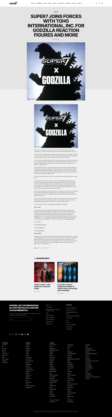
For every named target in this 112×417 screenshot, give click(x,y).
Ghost (51, 387)
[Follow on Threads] (19, 334)
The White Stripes (88, 375)
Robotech (69, 391)
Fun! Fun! (27, 353)
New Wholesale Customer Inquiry (72, 313)
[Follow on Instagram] (16, 334)
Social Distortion (88, 348)
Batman (51, 346)
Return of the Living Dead (72, 383)
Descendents (52, 367)
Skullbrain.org (49, 324)
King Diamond (52, 401)
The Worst (87, 378)
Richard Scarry (70, 387)
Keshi (27, 380)
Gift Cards (4, 351)
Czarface (51, 364)
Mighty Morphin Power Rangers (73, 359)
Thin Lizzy (87, 357)
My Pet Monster (70, 366)
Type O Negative (88, 366)
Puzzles (27, 383)
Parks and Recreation (71, 375)
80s (3, 346)
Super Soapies (29, 367)
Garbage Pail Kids (53, 382)
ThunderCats (87, 359)
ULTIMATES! (39, 3)
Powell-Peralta (70, 378)
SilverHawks (87, 344)
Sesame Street (70, 401)
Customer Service (70, 310)
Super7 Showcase (50, 319)
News (47, 313)
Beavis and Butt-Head (54, 350)
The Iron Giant (52, 396)
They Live (87, 355)
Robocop (69, 389)
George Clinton (53, 385)
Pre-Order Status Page (71, 307)
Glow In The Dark (5, 353)
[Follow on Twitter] (13, 334)
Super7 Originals (5, 359)
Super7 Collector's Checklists (72, 316)
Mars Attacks (70, 351)
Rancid (68, 382)
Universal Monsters (89, 367)
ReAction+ (28, 348)
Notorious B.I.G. (70, 367)
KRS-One (69, 346)
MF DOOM (69, 355)
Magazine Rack (49, 321)
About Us (48, 305)
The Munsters (70, 364)
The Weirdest (88, 373)
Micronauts (69, 357)
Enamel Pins (28, 378)
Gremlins (51, 392)
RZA (68, 398)
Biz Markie (52, 351)
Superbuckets (28, 387)
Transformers (88, 362)
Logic (68, 350)
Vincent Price (88, 369)
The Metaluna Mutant (71, 353)
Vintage (27, 355)
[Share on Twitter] (42, 248)
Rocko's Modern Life (71, 392)
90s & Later (4, 348)
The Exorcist (52, 378)
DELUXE (27, 351)
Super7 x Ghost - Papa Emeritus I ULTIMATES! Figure (42, 286)
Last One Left (4, 362)
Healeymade (52, 394)
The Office (69, 371)
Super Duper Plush (29, 360)
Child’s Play (52, 359)
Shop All (33, 3)
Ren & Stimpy (70, 385)
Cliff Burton (52, 360)
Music (49, 3)
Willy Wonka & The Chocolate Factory (92, 376)
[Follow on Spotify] (28, 334)
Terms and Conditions (71, 324)
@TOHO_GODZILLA (41, 224)
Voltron (86, 371)
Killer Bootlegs (70, 344)
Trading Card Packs (29, 369)
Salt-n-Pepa (69, 399)
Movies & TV (61, 3)
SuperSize (28, 366)
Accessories (28, 371)
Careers (68, 322)
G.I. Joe (51, 383)
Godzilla (51, 391)
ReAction (27, 346)
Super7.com (52, 204)
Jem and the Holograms (54, 399)
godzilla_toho (42, 227)
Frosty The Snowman (54, 380)
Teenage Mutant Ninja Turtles (91, 353)
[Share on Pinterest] (45, 248)
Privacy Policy (69, 326)
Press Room (69, 318)
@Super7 (59, 204)
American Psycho (53, 344)
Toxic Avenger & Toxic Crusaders (91, 360)
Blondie (51, 353)
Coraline (51, 362)
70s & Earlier (4, 344)
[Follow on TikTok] (25, 334)
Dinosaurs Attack (53, 371)
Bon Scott (51, 355)
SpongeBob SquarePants (90, 350)
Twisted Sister (88, 364)
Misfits (68, 360)
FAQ (67, 320)
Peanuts (69, 376)
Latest (45, 3)
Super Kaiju (28, 362)
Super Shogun (28, 364)
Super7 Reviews (49, 315)
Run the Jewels (70, 396)
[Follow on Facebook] (10, 334)
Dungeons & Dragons (54, 375)
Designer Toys (29, 375)
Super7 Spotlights (50, 317)
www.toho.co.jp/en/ (70, 219)
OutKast (69, 373)
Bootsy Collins (52, 357)
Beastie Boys (52, 348)
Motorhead (69, 362)
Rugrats (69, 394)
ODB (68, 369)
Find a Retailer (49, 307)
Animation (4, 350)
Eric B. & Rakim (52, 376)
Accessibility (69, 329)
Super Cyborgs (29, 357)
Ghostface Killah (53, 389)
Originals (68, 3)
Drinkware (28, 376)
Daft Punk (51, 366)
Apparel (79, 3)
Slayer (86, 346)
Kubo (68, 348)
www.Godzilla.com (40, 230)
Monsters (55, 3)
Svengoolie (87, 351)
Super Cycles (28, 359)
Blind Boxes (28, 344)
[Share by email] (48, 248)
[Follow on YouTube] (22, 334)
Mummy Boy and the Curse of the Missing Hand (52, 310)
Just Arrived (4, 360)
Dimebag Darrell (53, 369)
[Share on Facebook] (39, 248)
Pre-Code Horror (70, 380)
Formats (74, 3)
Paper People (28, 382)
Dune (51, 373)
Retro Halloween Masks (30, 385)
